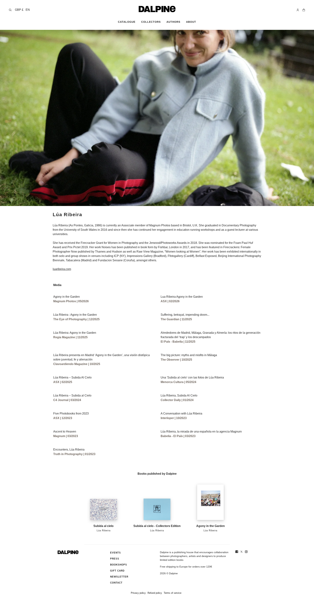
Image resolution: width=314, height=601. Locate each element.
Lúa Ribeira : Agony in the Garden (75, 314)
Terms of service (172, 593)
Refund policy (155, 593)
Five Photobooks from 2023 (71, 413)
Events (115, 552)
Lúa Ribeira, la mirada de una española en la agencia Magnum (201, 431)
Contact (116, 582)
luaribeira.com (62, 269)
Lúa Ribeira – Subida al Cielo (72, 395)
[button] (22, 10)
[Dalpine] (157, 9)
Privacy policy (138, 593)
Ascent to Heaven (64, 431)
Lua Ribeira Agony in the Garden (182, 296)
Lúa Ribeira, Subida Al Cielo (179, 395)
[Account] (297, 9)
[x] (241, 551)
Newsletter (119, 576)
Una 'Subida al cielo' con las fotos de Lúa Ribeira (192, 377)
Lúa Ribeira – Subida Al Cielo (72, 377)
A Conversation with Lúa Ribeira (181, 413)
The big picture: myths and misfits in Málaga (189, 355)
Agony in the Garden (66, 296)
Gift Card (117, 570)
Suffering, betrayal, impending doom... (185, 314)
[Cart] (303, 9)
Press (114, 558)
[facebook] (237, 552)
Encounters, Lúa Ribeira (68, 449)
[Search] (10, 9)
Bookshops (118, 564)
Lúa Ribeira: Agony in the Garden (74, 332)
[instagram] (246, 552)
